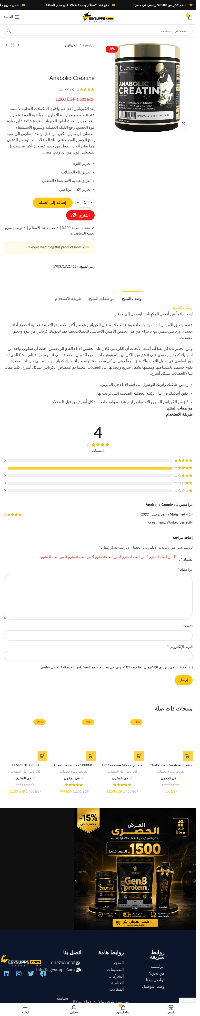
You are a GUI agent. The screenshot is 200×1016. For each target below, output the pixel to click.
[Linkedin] (6, 974)
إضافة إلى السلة (52, 202)
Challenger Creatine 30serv (171, 765)
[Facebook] (43, 974)
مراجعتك (185, 570)
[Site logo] (98, 17)
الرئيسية (89, 45)
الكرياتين (71, 45)
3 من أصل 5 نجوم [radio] (108, 557)
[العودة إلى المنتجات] (12, 45)
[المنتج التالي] (7, 45)
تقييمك (186, 559)
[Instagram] (19, 974)
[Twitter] (31, 974)
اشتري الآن (80, 215)
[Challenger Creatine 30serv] (171, 739)
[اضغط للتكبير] (183, 123)
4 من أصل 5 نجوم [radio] (81, 557)
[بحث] (9, 31)
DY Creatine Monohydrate (122, 765)
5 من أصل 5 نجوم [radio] (54, 557)
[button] (188, 756)
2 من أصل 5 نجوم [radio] (135, 557)
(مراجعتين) (66, 89)
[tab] (132, 298)
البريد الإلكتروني (180, 647)
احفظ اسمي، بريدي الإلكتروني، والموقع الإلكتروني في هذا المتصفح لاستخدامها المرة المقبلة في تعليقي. (113, 667)
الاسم (187, 626)
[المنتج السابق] (18, 45)
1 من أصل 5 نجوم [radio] (162, 557)
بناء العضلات (164, 771)
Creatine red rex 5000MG (74, 765)
